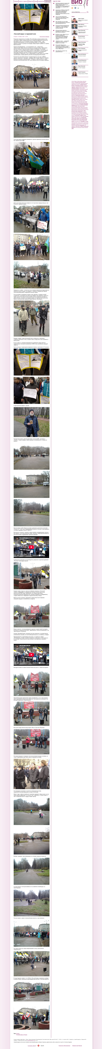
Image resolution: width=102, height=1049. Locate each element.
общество (31, 1)
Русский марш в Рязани (21, 1034)
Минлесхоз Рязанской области (83, 108)
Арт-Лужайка (85, 91)
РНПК (75, 117)
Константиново (84, 104)
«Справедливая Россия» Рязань (81, 86)
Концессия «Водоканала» (64, 1045)
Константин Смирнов (44, 36)
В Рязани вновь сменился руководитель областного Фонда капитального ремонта (62, 31)
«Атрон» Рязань (74, 81)
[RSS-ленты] (72, 8)
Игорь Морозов (77, 101)
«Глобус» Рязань (79, 81)
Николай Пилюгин (80, 110)
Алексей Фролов (82, 89)
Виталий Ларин (78, 94)
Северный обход (75, 122)
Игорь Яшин (83, 102)
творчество (41, 1)
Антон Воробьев (74, 91)
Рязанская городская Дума (79, 118)
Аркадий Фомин (80, 91)
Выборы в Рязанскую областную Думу (79, 98)
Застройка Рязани (80, 100)
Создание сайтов (32, 1045)
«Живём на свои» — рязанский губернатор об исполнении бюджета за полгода (62, 42)
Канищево (81, 103)
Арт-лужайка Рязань (75, 92)
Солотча (77, 124)
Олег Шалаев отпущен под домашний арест (61, 51)
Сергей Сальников (79, 123)
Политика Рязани (79, 115)
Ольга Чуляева (79, 112)
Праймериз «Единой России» (76, 116)
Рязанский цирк (77, 121)
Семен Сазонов (80, 122)
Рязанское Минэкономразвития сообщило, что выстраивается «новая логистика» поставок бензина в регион (62, 27)
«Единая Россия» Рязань (80, 82)
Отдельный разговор (48, 1)
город (35, 1)
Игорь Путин (83, 101)
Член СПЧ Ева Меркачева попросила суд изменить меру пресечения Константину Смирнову (62, 18)
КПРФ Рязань (76, 103)
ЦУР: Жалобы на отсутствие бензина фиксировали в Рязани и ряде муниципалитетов (63, 22)
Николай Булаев (74, 110)
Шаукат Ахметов (85, 127)
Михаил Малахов (75, 109)
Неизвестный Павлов (77, 1045)
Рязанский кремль (83, 118)
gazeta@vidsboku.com (31, 1040)
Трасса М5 (77, 126)
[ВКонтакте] (75, 8)
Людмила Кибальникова (76, 107)
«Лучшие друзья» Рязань (76, 83)
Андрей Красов (77, 90)
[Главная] (80, 8)
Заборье (75, 100)
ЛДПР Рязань (74, 106)
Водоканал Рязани (80, 95)
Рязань (17, 1033)
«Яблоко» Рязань (75, 87)
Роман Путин (79, 117)
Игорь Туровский (78, 102)
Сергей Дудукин (85, 122)
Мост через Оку (85, 109)
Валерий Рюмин (75, 93)
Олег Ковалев (78, 111)
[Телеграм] (78, 8)
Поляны (84, 115)
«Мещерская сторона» (76, 84)
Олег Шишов (84, 111)
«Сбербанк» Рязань (79, 85)
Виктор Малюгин (80, 93)
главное (16, 1)
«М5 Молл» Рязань (84, 83)
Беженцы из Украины (81, 92)
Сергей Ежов (74, 123)
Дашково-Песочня (75, 99)
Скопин (73, 124)
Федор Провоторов (79, 127)
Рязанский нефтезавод (76, 119)
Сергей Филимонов (85, 123)
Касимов (86, 103)
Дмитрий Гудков (82, 99)
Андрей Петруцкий (83, 90)
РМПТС (73, 117)
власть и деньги (23, 1)
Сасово (86, 121)
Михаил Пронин (80, 109)
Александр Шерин (75, 89)
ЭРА (73, 128)
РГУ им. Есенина (84, 116)
